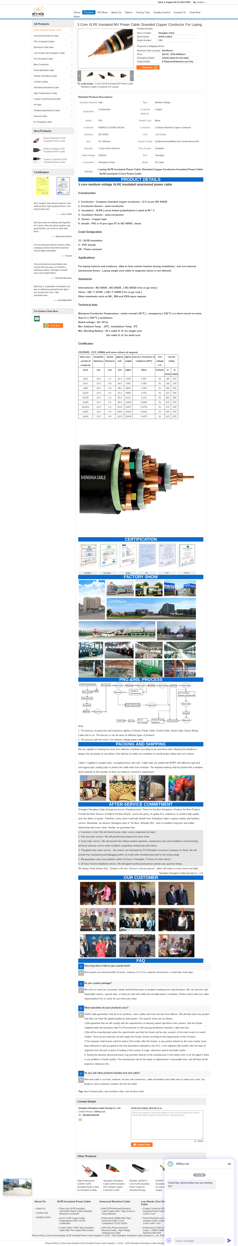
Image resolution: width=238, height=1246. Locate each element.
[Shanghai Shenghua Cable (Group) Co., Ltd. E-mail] (80, 1120)
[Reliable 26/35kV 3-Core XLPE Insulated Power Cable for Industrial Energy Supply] (141, 1170)
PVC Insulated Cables (44, 41)
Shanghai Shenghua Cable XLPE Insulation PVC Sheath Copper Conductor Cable (114, 1185)
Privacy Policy (38, 1235)
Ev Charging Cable (43, 122)
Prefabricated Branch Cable (47, 110)
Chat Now (195, 12)
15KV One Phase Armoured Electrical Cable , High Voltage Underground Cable (116, 1230)
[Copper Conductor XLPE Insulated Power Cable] (38, 160)
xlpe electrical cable (134, 1091)
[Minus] (229, 1164)
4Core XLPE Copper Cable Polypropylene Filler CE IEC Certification (72, 1221)
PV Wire (37, 105)
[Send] (229, 1240)
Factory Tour (143, 12)
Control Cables (41, 82)
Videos (128, 12)
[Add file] (169, 1240)
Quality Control (162, 12)
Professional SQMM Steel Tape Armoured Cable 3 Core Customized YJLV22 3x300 (116, 1221)
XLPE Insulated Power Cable (47, 30)
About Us (116, 12)
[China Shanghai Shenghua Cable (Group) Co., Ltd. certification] (42, 186)
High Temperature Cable (45, 93)
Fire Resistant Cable (43, 59)
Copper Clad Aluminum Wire (47, 99)
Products (89, 12)
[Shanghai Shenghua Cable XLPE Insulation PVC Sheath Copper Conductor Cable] (114, 1170)
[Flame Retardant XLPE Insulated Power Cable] (38, 139)
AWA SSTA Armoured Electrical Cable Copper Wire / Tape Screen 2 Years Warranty (118, 1211)
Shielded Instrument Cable (46, 87)
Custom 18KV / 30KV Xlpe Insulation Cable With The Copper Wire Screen (76, 1229)
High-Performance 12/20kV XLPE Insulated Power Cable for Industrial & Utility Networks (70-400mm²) (88, 1187)
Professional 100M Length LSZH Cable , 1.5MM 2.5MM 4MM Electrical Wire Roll (158, 1230)
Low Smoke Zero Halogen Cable (49, 53)
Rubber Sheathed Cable (45, 76)
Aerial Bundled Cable (44, 70)
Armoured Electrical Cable (46, 36)
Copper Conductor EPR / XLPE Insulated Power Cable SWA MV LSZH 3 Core (158, 1211)
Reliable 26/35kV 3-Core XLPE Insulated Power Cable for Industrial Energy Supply (139, 1187)
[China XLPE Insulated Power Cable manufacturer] (39, 11)
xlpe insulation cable (114, 1091)
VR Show (102, 12)
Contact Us (180, 12)
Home (77, 12)
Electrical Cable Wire (44, 47)
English (200, 2)
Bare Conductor (41, 64)
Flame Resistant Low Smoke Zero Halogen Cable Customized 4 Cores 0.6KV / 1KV (159, 1221)
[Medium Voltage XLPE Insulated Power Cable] (38, 150)
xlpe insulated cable (93, 1091)
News (77, 16)
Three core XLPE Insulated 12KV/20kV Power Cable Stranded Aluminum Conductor (75, 1211)
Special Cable (40, 116)
